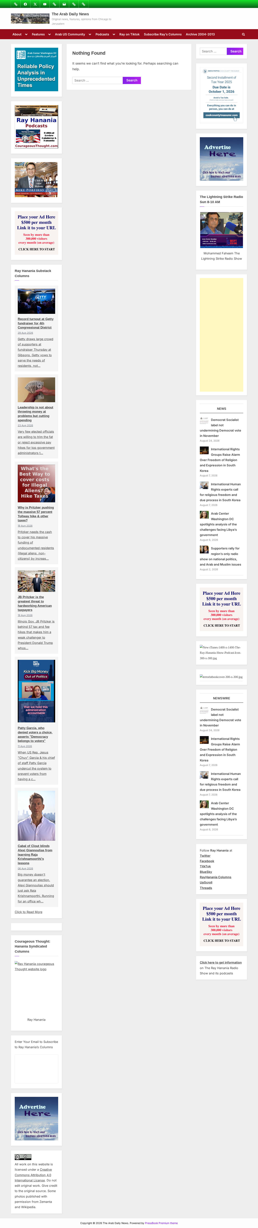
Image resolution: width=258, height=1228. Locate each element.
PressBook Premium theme (161, 1223)
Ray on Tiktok (129, 34)
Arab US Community (70, 34)
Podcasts (102, 34)
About (17, 34)
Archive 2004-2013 (200, 34)
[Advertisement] (221, 335)
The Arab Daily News (70, 14)
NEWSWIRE (221, 698)
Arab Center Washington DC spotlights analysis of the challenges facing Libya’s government (218, 524)
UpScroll (206, 882)
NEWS (221, 409)
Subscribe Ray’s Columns (163, 34)
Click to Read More (28, 912)
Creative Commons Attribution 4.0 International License (33, 1175)
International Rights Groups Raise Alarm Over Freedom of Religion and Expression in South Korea (220, 459)
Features (38, 34)
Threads (206, 888)
